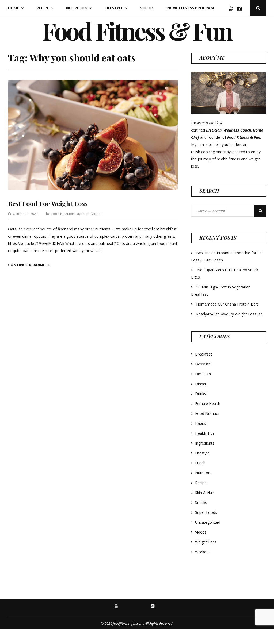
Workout (202, 551)
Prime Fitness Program (190, 7)
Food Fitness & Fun (137, 31)
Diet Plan (203, 373)
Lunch (200, 462)
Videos (147, 7)
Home (13, 7)
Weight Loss (205, 542)
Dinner (201, 383)
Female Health (207, 403)
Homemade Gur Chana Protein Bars (227, 304)
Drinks (200, 393)
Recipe (42, 7)
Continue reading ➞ (29, 264)
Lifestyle (114, 7)
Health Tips (205, 433)
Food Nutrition (62, 213)
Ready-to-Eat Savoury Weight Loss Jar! (229, 314)
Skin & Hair (204, 492)
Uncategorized (207, 522)
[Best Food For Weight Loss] (93, 188)
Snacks (201, 502)
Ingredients (204, 443)
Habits (200, 423)
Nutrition (76, 7)
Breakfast (203, 354)
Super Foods (206, 512)
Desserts (203, 363)
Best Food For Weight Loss (48, 203)
